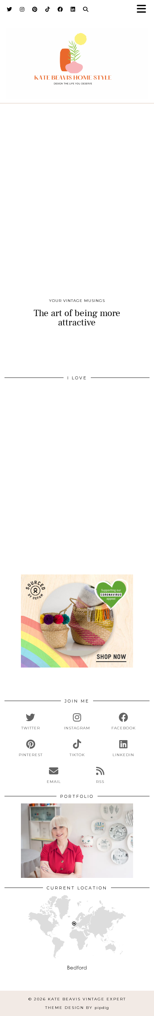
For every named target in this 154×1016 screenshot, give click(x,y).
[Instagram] (22, 9)
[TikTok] (47, 9)
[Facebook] (60, 9)
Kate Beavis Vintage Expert (87, 999)
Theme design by (77, 1007)
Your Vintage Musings (77, 300)
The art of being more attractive (77, 317)
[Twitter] (9, 9)
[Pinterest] (35, 9)
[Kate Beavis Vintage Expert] (77, 59)
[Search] (86, 9)
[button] (144, 9)
